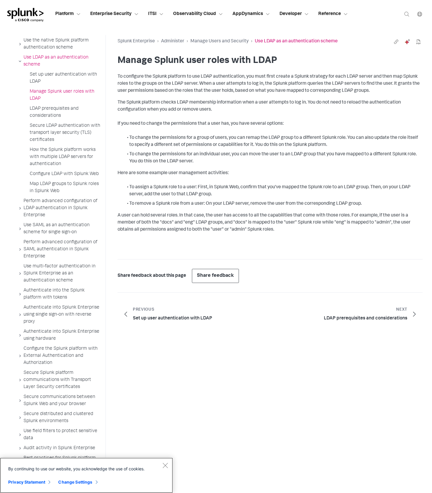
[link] (396, 42)
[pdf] (418, 42)
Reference (329, 14)
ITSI (152, 14)
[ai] (407, 42)
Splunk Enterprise (136, 41)
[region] (86, 475)
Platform (64, 14)
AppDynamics (247, 14)
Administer (172, 41)
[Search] (406, 14)
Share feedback (215, 275)
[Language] (419, 14)
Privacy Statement (26, 481)
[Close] (165, 465)
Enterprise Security (111, 14)
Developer (290, 14)
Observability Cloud (194, 14)
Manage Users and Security (219, 41)
